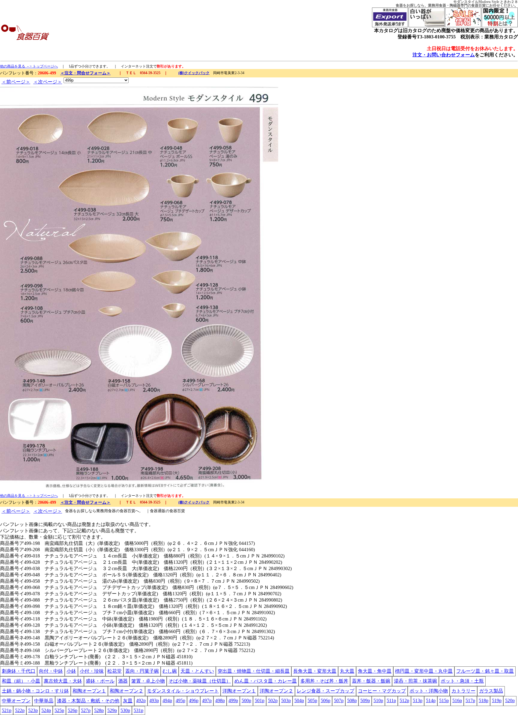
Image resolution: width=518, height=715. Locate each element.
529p (112, 710)
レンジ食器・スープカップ (325, 690)
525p (59, 710)
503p (286, 700)
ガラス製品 (491, 690)
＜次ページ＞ (47, 81)
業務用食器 (437, 5)
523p (33, 710)
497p (207, 700)
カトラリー (463, 690)
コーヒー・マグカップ (382, 690)
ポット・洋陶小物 (428, 690)
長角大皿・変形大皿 (314, 671)
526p (72, 710)
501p (259, 700)
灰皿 (127, 700)
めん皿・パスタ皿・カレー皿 (265, 680)
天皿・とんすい (197, 671)
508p (352, 700)
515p (444, 700)
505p (312, 700)
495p (180, 700)
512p (404, 700)
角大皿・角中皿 (374, 671)
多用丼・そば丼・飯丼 (324, 680)
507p (339, 700)
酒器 (123, 680)
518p (483, 700)
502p (273, 700)
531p (138, 710)
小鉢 (71, 671)
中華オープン (16, 700)
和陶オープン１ (89, 690)
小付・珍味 (92, 671)
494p (167, 700)
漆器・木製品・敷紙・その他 (88, 700)
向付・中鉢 (51, 671)
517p (470, 700)
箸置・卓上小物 (148, 680)
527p (86, 710)
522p (20, 710)
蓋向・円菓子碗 (142, 671)
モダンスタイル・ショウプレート (183, 690)
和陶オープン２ (126, 690)
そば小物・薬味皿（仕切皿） (199, 680)
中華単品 (43, 700)
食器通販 (157, 511)
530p (125, 710)
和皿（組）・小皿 (21, 680)
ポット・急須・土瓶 (462, 680)
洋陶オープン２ (276, 690)
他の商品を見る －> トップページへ (29, 66)
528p (99, 710)
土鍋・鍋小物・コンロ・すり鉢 (35, 690)
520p (510, 700)
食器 (399, 5)
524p (46, 710)
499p (233, 700)
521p (6, 710)
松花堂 (114, 671)
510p (378, 700)
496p (193, 700)
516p (457, 700)
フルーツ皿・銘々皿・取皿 (485, 671)
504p (299, 700)
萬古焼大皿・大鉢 (63, 680)
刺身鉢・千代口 (18, 671)
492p (141, 700)
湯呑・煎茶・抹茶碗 (415, 680)
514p (431, 700)
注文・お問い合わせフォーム (443, 54)
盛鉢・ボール (100, 680)
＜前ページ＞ (15, 81)
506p (325, 700)
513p (417, 700)
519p (497, 700)
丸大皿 (347, 671)
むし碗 (169, 671)
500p (246, 700)
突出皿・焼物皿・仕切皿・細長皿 (254, 671)
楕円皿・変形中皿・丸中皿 (424, 671)
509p (365, 700)
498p (220, 700)
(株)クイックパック (194, 73)
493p (154, 700)
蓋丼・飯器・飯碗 (371, 680)
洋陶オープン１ (239, 690)
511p (391, 700)
